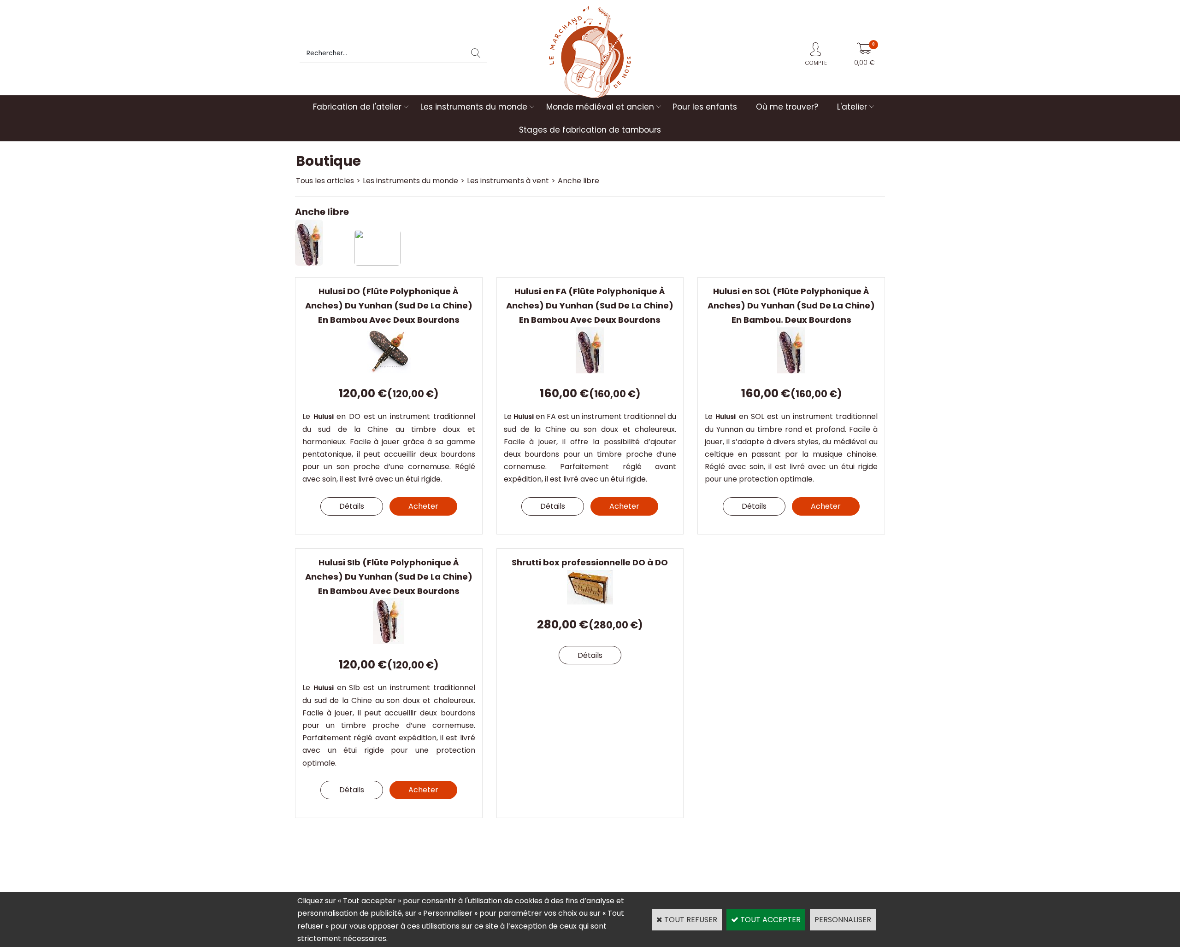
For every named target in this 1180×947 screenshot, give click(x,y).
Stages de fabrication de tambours (590, 129)
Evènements (611, 864)
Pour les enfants (705, 106)
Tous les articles (325, 180)
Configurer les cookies (338, 877)
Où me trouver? (787, 106)
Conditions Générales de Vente (784, 852)
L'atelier (852, 106)
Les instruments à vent (508, 180)
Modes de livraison (476, 852)
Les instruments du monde (473, 106)
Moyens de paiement (624, 852)
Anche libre (578, 180)
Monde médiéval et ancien (600, 106)
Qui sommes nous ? (334, 852)
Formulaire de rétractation (776, 864)
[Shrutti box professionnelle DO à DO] (590, 602)
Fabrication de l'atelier (357, 106)
